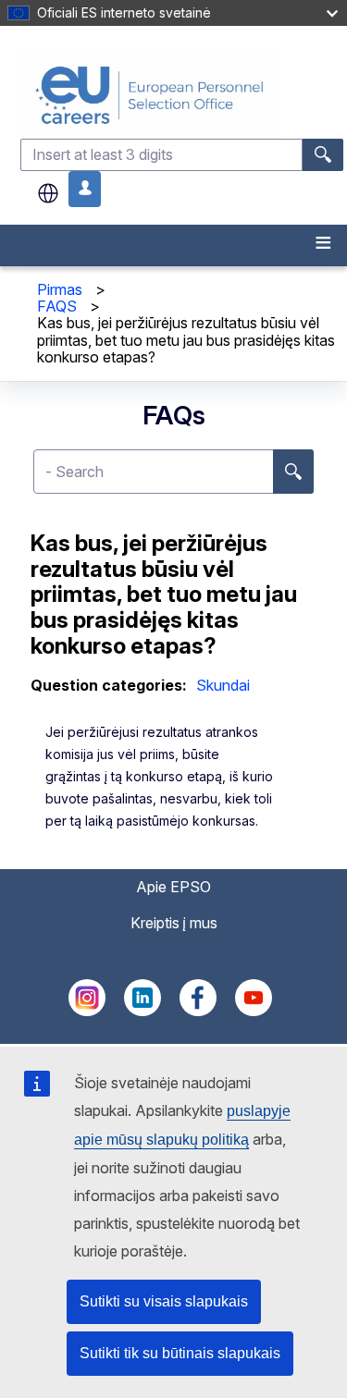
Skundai (223, 685)
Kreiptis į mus (173, 923)
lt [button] (48, 193)
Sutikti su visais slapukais (164, 1301)
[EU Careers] (181, 95)
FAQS (57, 306)
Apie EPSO (173, 886)
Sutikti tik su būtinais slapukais (180, 1353)
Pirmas (59, 289)
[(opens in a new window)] (86, 1010)
